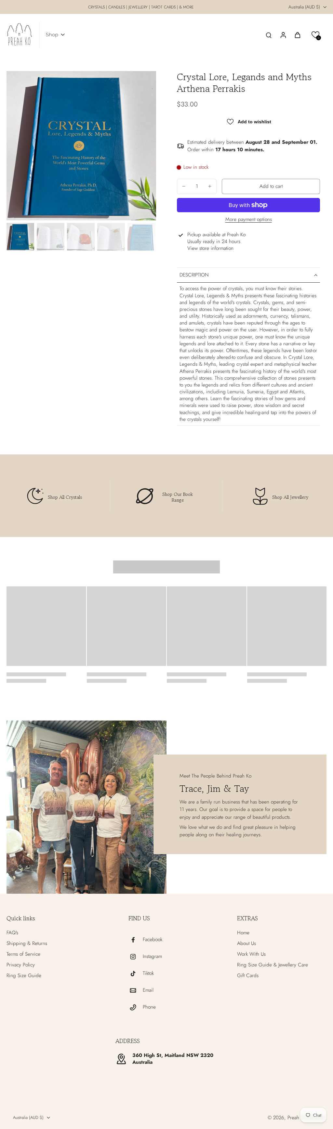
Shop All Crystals (65, 497)
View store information (210, 248)
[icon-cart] (297, 34)
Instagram (152, 956)
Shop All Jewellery (290, 497)
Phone (149, 1007)
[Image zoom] (81, 145)
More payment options (248, 220)
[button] (316, 35)
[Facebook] (135, 940)
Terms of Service (23, 954)
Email (148, 990)
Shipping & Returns (27, 943)
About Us (246, 943)
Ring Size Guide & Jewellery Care (272, 965)
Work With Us (251, 954)
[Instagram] (135, 957)
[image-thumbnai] (20, 237)
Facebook (152, 939)
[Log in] (283, 34)
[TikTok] (135, 973)
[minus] (183, 186)
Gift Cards (248, 975)
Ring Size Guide (24, 975)
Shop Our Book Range (177, 497)
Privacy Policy (21, 965)
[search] (268, 34)
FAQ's (12, 932)
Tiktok (148, 973)
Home (243, 932)
